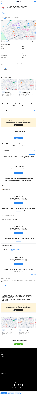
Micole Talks (3, 359)
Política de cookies (4, 390)
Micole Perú (3, 375)
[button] (18, 110)
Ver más (34, 77)
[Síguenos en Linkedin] (14, 385)
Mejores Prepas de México (6, 3)
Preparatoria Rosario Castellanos (26, 92)
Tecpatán (19, 3)
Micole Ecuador (4, 376)
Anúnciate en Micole (4, 358)
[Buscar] (35, 1)
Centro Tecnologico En (9, 92)
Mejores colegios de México (6, 364)
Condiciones (30, 387)
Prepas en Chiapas (14, 3)
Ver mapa (4, 18)
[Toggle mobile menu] (1, 1)
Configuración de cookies (23, 388)
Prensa (2, 356)
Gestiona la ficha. (7, 41)
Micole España (3, 369)
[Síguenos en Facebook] (18, 385)
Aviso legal (2, 387)
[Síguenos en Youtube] (22, 385)
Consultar (23, 51)
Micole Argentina (4, 371)
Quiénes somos (4, 352)
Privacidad (14, 387)
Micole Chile (3, 373)
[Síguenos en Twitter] (16, 385)
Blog (2, 354)
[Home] (1, 3)
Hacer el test (18, 344)
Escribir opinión (33, 274)
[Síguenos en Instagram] (20, 385)
